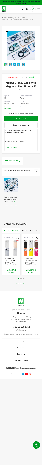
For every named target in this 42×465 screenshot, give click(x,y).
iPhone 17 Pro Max (10, 230)
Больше (7, 108)
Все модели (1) (12, 160)
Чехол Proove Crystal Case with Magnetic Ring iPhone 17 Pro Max (11, 261)
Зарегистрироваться (21, 125)
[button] (18, 278)
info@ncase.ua (21, 330)
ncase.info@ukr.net (31, 334)
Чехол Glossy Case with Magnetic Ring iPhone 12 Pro (10, 199)
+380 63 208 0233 (21, 327)
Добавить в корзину (11, 271)
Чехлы (23, 18)
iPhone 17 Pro (27, 230)
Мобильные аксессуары (9, 18)
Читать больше (13, 147)
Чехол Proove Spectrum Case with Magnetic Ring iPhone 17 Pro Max (31, 261)
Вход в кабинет (21, 118)
